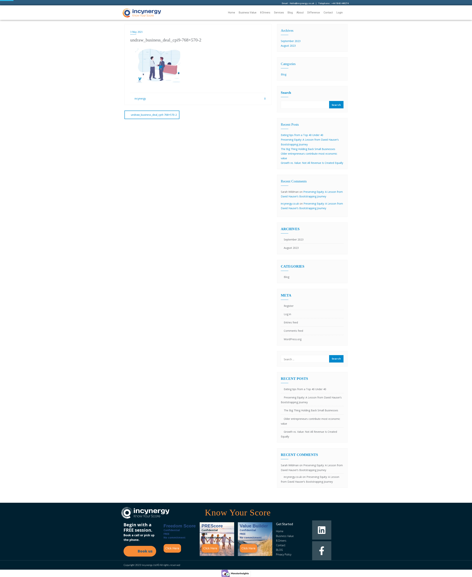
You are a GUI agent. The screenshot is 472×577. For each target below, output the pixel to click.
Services (279, 12)
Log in (287, 314)
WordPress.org (292, 339)
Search (286, 93)
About (300, 12)
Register (289, 306)
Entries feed (291, 322)
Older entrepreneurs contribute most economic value (310, 421)
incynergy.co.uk (290, 203)
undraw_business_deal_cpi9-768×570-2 (154, 114)
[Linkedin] (321, 529)
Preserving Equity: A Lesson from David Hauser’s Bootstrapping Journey (311, 400)
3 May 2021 (136, 32)
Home (231, 12)
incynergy (140, 98)
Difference (313, 12)
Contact (328, 12)
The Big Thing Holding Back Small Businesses (308, 149)
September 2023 (291, 41)
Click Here (172, 548)
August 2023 (288, 45)
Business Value (247, 12)
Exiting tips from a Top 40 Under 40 (302, 135)
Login (339, 12)
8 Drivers (265, 12)
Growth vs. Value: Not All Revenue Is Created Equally (312, 163)
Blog (290, 12)
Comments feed (293, 330)
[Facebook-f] (321, 550)
